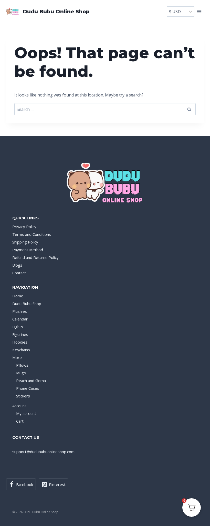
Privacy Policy (24, 226)
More (17, 357)
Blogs (17, 265)
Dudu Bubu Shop (26, 303)
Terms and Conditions (31, 234)
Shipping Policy (25, 242)
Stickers (23, 395)
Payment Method (27, 249)
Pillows (22, 365)
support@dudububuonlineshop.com (43, 451)
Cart (20, 421)
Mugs (21, 372)
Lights (17, 326)
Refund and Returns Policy (35, 257)
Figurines (20, 334)
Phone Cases (27, 388)
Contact (19, 272)
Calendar (20, 319)
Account (19, 405)
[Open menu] (199, 11)
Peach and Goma (31, 380)
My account (26, 413)
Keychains (21, 349)
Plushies (19, 311)
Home (17, 295)
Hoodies (19, 342)
